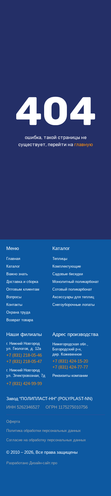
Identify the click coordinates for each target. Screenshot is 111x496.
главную (83, 144)
